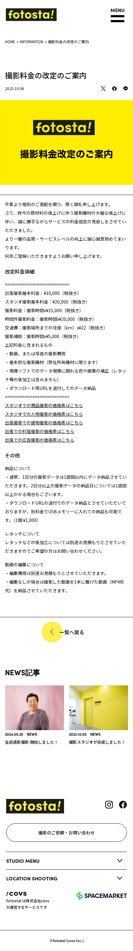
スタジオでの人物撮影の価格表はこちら (44, 414)
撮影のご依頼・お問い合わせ (66, 832)
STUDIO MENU (23, 860)
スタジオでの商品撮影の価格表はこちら (44, 405)
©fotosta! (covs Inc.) (67, 940)
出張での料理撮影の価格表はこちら (39, 431)
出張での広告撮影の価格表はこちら (39, 440)
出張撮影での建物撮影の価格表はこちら (44, 423)
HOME (10, 41)
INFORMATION (31, 41)
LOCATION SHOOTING (32, 878)
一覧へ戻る (71, 632)
